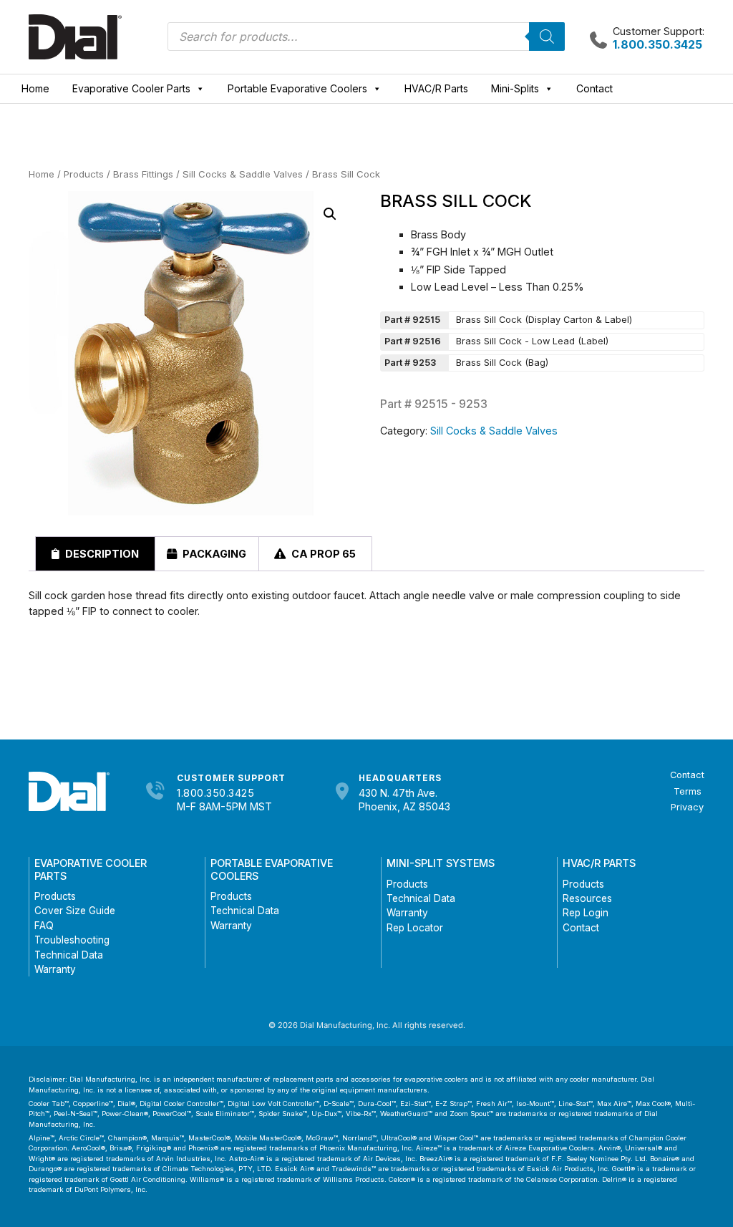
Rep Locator (415, 927)
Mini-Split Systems (441, 863)
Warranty (55, 969)
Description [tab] (101, 554)
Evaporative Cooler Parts (131, 88)
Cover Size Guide (74, 910)
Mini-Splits (515, 88)
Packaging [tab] (213, 554)
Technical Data (68, 955)
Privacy (687, 807)
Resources (587, 898)
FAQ (44, 925)
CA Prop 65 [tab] (322, 554)
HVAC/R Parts (436, 88)
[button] (330, 214)
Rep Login (585, 912)
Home (35, 88)
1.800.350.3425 (215, 793)
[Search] (547, 36)
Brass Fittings (143, 174)
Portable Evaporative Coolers (297, 88)
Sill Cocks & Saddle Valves (243, 174)
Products (84, 174)
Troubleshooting (72, 940)
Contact (594, 88)
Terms (688, 791)
